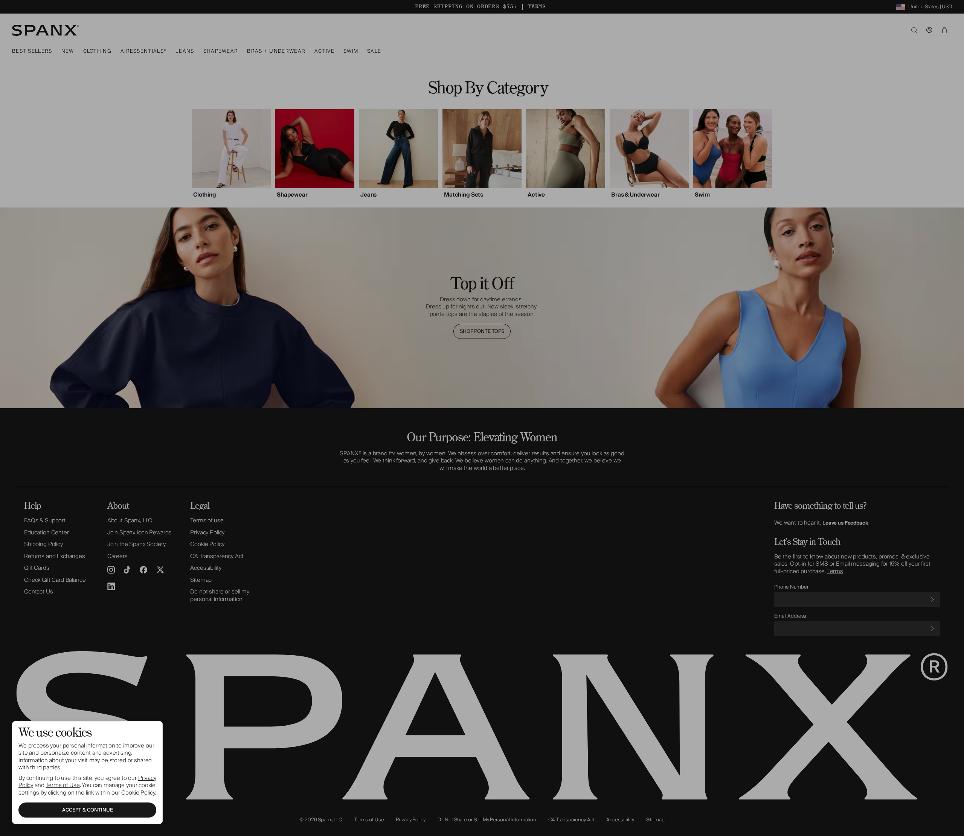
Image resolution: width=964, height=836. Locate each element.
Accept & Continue (87, 810)
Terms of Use (62, 785)
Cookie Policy (138, 793)
